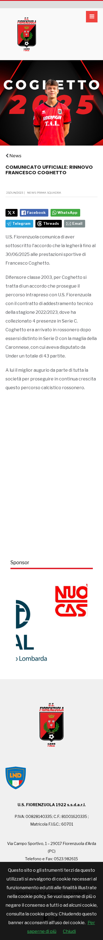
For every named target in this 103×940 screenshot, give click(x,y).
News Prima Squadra (44, 192)
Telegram (21, 223)
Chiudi (69, 931)
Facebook (36, 213)
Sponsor (19, 562)
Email (77, 223)
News (15, 155)
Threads (51, 223)
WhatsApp (67, 213)
